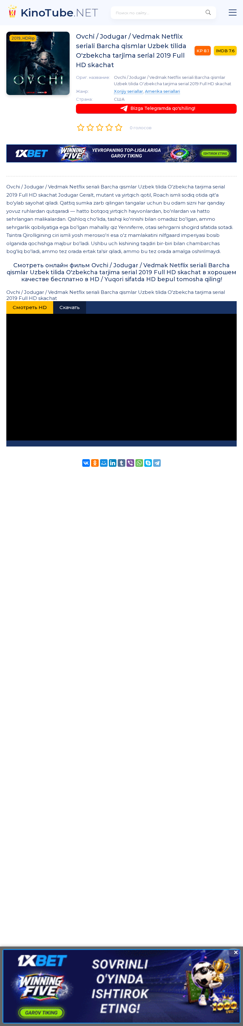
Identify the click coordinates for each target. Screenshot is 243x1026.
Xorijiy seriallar (128, 91)
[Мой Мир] (104, 463)
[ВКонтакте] (86, 463)
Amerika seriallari (162, 91)
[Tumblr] (121, 463)
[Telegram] (157, 463)
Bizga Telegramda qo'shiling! (162, 108)
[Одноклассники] (95, 463)
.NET (59, 12)
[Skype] (148, 463)
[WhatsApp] (139, 463)
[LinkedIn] (112, 463)
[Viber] (130, 463)
